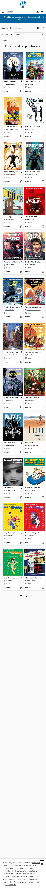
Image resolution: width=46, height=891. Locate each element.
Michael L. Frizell (10, 490)
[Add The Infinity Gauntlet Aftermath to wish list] (43, 91)
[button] (38, 28)
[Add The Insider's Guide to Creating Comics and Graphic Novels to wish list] (43, 588)
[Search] (3, 11)
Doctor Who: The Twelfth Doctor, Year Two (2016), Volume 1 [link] (12, 262)
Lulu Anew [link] (29, 443)
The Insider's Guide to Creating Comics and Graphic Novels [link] (33, 578)
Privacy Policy (19, 865)
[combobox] (18, 11)
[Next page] (26, 597)
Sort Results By (7, 34)
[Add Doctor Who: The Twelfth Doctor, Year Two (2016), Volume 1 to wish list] (21, 272)
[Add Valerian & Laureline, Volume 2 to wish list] (43, 317)
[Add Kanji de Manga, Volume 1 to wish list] (21, 588)
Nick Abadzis (31, 265)
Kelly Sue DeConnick (11, 129)
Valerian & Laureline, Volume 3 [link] (12, 397)
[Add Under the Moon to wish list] (21, 91)
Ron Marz (30, 84)
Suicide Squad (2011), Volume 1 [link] (33, 397)
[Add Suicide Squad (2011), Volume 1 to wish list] (43, 407)
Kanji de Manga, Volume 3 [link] (12, 533)
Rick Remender (10, 445)
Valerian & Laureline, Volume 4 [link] (33, 352)
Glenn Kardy (9, 536)
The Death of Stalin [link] (32, 217)
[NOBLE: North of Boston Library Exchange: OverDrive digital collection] (23, 4)
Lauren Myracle (10, 84)
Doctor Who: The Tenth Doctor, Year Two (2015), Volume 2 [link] (33, 262)
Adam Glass (30, 400)
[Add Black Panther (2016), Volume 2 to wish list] (21, 181)
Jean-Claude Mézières (34, 310)
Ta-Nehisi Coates (32, 129)
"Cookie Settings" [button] (32, 877)
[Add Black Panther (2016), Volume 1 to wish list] (43, 181)
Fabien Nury (30, 219)
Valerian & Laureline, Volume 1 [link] (12, 352)
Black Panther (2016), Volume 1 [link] (33, 172)
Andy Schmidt (31, 581)
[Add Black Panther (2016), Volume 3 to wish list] (43, 136)
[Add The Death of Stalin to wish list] (43, 226)
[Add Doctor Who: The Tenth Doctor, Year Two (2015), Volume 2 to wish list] (43, 272)
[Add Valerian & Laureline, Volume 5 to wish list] (21, 317)
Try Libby (7, 17)
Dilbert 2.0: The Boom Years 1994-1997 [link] (33, 488)
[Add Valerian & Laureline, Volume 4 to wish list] (43, 362)
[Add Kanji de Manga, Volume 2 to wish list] (43, 542)
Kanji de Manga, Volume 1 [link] (12, 578)
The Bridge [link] (8, 217)
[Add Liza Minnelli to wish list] (21, 497)
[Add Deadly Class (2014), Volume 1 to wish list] (21, 452)
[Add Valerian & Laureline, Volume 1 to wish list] (21, 362)
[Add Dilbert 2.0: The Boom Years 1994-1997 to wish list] (43, 497)
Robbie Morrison (10, 265)
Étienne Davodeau (32, 445)
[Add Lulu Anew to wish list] (43, 452)
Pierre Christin (9, 310)
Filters (5, 40)
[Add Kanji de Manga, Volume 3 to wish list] (21, 542)
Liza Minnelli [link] (8, 488)
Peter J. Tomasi (9, 219)
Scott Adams (31, 490)
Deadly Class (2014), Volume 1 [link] (12, 443)
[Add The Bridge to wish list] (21, 226)
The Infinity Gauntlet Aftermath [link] (33, 81)
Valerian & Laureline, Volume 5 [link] (12, 307)
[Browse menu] (42, 11)
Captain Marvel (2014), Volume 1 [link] (12, 127)
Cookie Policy (10, 885)
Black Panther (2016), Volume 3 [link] (33, 127)
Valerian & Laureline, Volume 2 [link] (33, 307)
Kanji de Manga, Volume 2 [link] (33, 533)
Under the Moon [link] (10, 81)
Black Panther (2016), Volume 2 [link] (12, 172)
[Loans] (38, 12)
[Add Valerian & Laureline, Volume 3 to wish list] (21, 407)
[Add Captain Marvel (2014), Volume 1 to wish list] (21, 136)
